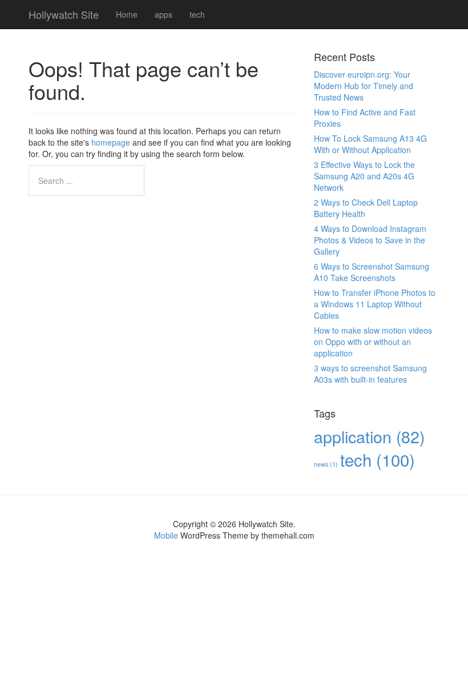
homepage (110, 142)
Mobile (166, 535)
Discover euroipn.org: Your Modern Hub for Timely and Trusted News (363, 86)
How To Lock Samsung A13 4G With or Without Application (370, 144)
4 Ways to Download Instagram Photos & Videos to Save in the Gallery (370, 240)
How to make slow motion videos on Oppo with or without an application (373, 341)
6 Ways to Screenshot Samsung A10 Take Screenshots (371, 271)
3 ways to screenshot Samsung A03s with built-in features (370, 373)
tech (197, 14)
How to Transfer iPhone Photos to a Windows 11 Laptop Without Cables (374, 304)
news (326, 464)
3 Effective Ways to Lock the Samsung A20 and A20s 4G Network (364, 176)
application (369, 436)
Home (127, 14)
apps (163, 14)
